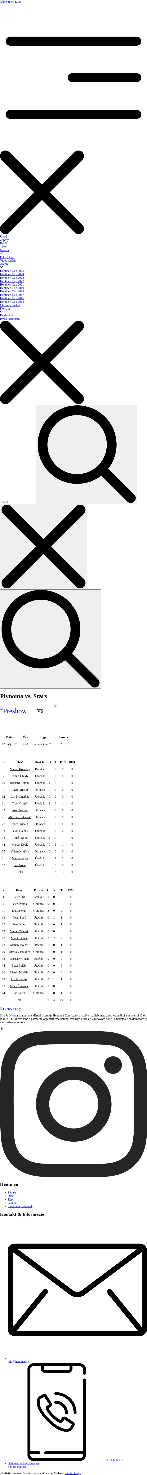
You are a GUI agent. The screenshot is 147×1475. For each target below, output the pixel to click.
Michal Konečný (20, 769)
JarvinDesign (73, 1473)
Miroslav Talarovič (19, 817)
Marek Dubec (19, 938)
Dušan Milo (19, 910)
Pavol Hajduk (19, 830)
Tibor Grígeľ (20, 803)
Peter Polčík (19, 965)
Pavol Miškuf (20, 789)
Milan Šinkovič (19, 986)
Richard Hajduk (19, 782)
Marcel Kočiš (20, 844)
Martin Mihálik (19, 972)
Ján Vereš (19, 993)
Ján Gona (20, 865)
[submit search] (86, 454)
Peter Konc (19, 924)
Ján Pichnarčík (20, 796)
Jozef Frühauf (19, 824)
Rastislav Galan (19, 958)
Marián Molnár (19, 945)
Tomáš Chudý (19, 776)
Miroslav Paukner (19, 951)
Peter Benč (19, 917)
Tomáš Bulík (20, 837)
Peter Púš (19, 897)
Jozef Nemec (20, 810)
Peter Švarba (19, 903)
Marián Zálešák (19, 931)
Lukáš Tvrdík (19, 979)
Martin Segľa (20, 858)
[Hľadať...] (18, 501)
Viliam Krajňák (20, 851)
